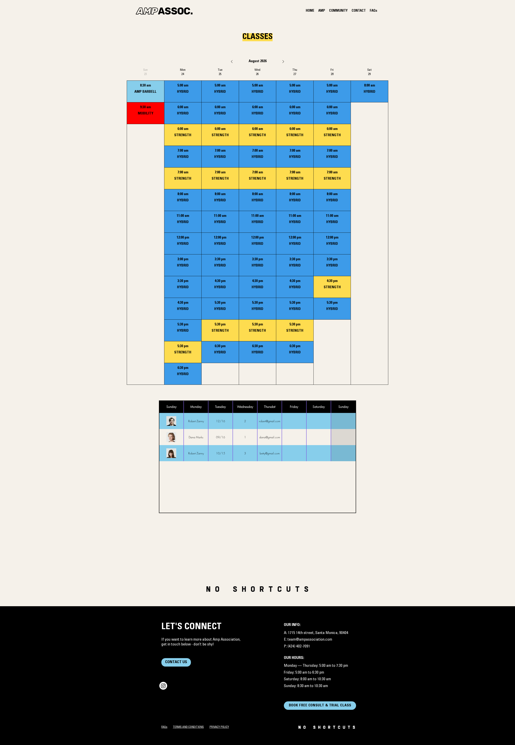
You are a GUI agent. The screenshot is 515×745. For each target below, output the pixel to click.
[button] (321, 11)
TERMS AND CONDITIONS (188, 727)
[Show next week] (283, 61)
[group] (145, 226)
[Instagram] (163, 686)
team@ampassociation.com (309, 640)
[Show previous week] (231, 61)
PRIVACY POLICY (219, 727)
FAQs (164, 727)
